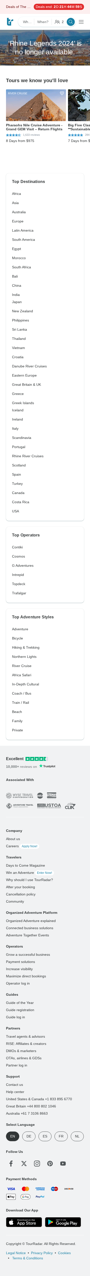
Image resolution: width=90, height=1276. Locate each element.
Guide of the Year (20, 1003)
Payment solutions (20, 962)
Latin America (23, 230)
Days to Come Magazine (25, 865)
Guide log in (15, 1017)
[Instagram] (37, 1164)
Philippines (20, 320)
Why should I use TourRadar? (29, 880)
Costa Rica (20, 502)
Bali (15, 276)
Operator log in (18, 983)
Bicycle (17, 638)
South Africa (21, 267)
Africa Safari (21, 675)
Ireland (17, 419)
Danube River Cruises (29, 366)
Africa (16, 194)
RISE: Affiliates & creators (26, 1044)
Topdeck (18, 584)
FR (61, 1136)
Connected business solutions (29, 928)
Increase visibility (19, 969)
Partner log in (16, 1065)
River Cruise (22, 666)
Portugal (18, 447)
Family (17, 721)
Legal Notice (16, 1253)
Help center (15, 1092)
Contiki (17, 547)
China (16, 285)
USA (15, 511)
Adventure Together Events (27, 935)
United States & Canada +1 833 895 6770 (39, 1099)
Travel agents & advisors (25, 1036)
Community (15, 901)
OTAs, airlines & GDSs (24, 1058)
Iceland (18, 410)
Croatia (18, 357)
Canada (18, 493)
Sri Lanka (19, 329)
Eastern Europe (24, 375)
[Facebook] (11, 1164)
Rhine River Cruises (28, 456)
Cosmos (18, 556)
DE (28, 1136)
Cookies (64, 1253)
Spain (16, 474)
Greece (18, 394)
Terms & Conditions (27, 1258)
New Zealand (22, 311)
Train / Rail (20, 703)
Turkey (17, 484)
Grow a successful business (28, 955)
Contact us (14, 1085)
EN (12, 1136)
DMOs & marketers (21, 1051)
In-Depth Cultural (25, 684)
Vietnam (18, 348)
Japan (17, 302)
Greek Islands (23, 403)
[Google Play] (63, 1222)
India (16, 295)
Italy (15, 428)
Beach (17, 712)
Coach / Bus (21, 693)
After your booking (20, 887)
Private (17, 730)
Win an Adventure (29, 873)
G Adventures (23, 565)
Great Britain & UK (26, 385)
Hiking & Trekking (26, 647)
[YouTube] (63, 1164)
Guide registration (20, 1010)
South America (23, 240)
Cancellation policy (21, 894)
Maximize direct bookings (26, 976)
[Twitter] (24, 1164)
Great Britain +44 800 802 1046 (31, 1106)
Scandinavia (21, 438)
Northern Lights (24, 657)
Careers (21, 846)
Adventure (20, 629)
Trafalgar (19, 593)
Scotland (19, 465)
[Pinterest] (50, 1164)
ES (45, 1136)
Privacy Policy (42, 1253)
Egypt (16, 249)
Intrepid (18, 575)
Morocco (19, 258)
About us (13, 839)
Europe (18, 221)
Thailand (19, 339)
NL (77, 1136)
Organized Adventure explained (31, 921)
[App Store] (24, 1222)
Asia (15, 203)
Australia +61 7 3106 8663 (27, 1113)
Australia (19, 212)
